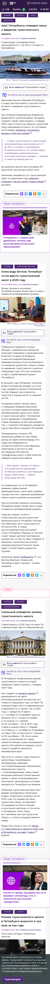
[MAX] (21, 193)
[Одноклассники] (34, 193)
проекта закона (26, 694)
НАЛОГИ (20, 15)
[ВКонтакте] (30, 193)
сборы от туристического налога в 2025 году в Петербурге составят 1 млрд (22, 829)
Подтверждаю (13, 979)
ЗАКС (33, 15)
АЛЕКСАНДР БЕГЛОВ (26, 266)
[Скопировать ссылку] (43, 194)
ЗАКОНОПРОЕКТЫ (11, 607)
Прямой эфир (39, 3)
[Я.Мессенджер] (39, 193)
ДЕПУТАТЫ (8, 20)
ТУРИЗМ (7, 15)
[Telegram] (26, 193)
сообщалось (27, 557)
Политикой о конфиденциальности (22, 971)
